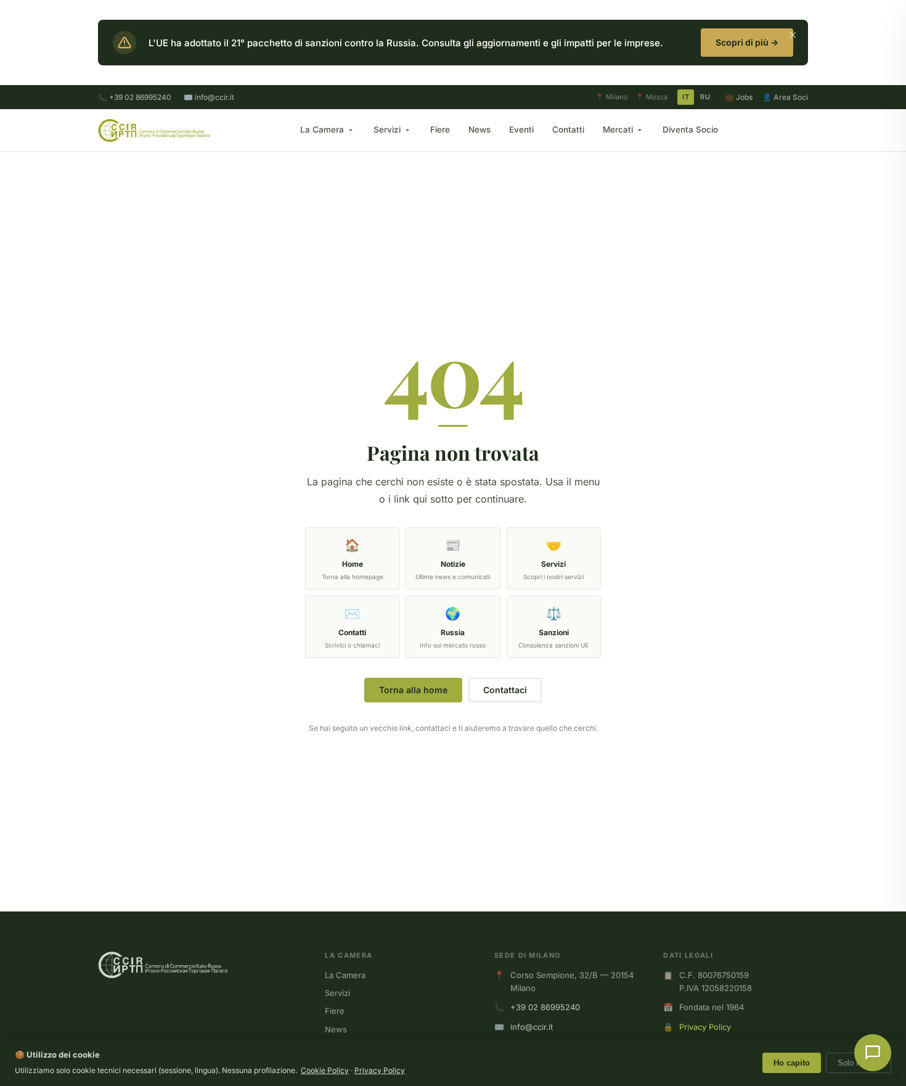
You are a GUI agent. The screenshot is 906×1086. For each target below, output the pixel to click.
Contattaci (505, 690)
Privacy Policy (705, 1027)
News (479, 129)
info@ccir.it (531, 1027)
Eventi (521, 129)
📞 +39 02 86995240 (134, 97)
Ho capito (791, 1062)
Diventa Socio (690, 129)
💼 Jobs (739, 97)
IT (685, 97)
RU (705, 97)
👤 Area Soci (785, 97)
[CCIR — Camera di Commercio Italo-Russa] (154, 130)
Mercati (618, 129)
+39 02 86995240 (545, 1007)
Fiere (440, 129)
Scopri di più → (747, 42)
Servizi (387, 129)
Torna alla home (413, 690)
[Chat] (872, 1052)
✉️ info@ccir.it (209, 97)
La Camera (322, 129)
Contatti (568, 129)
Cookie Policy (325, 1070)
